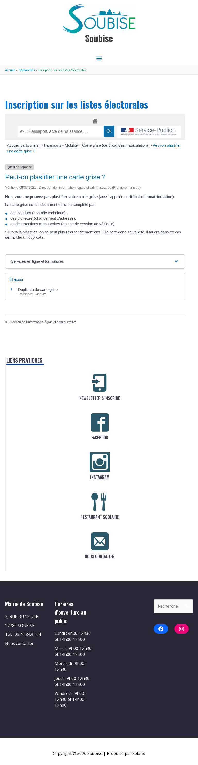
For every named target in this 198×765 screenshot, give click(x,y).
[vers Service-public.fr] (149, 132)
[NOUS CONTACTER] (100, 541)
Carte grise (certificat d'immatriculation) (115, 145)
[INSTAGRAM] (100, 462)
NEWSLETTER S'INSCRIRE (99, 398)
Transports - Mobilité (61, 145)
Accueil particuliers (23, 145)
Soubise (99, 38)
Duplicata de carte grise (38, 289)
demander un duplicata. (24, 237)
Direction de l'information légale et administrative (42, 322)
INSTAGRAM (99, 477)
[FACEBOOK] (100, 422)
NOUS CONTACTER (99, 556)
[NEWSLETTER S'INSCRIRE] (100, 383)
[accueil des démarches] (95, 120)
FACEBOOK (99, 437)
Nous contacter (19, 643)
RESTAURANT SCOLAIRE (99, 517)
